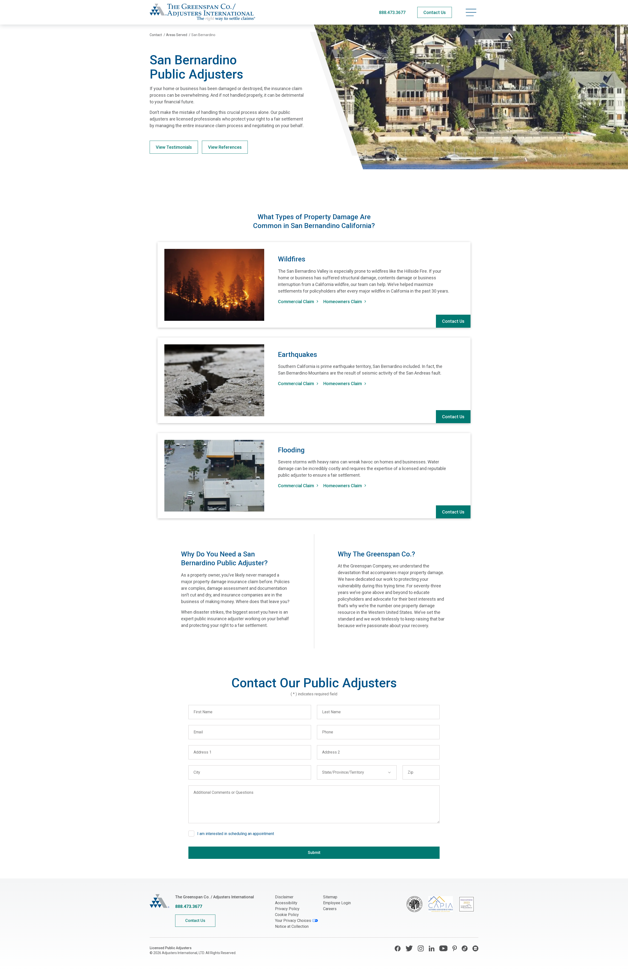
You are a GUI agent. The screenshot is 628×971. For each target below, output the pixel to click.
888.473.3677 (392, 12)
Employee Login (337, 903)
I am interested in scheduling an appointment (235, 833)
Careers (330, 908)
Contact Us (453, 321)
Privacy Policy (287, 908)
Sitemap (330, 897)
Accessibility (286, 903)
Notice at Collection (292, 926)
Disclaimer (284, 897)
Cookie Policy (287, 914)
